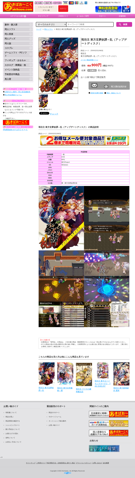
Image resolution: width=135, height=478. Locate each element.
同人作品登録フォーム (13, 95)
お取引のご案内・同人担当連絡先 (17, 92)
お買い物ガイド (54, 425)
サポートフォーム (55, 417)
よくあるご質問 (83, 16)
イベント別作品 (12, 70)
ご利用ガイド (63, 16)
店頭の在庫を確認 (97, 93)
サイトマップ (43, 16)
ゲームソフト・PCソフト (16, 54)
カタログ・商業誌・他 (15, 65)
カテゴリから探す (17, 16)
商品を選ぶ (9, 417)
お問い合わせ (97, 463)
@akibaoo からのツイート (15, 129)
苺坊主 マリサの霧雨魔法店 (83, 390)
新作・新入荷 (11, 24)
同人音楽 (9, 34)
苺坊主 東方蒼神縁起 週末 (121, 389)
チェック (54, 114)
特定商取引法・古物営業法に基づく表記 (61, 463)
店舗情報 (122, 16)
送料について (10, 438)
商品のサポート (54, 412)
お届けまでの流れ (12, 433)
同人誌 (8, 43)
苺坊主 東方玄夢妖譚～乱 (46, 389)
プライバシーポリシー (84, 463)
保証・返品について (114, 93)
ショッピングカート (13, 425)
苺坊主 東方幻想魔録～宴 (65, 389)
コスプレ (9, 48)
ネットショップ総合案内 (57, 421)
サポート (102, 16)
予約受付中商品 (12, 74)
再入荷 (8, 79)
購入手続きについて (13, 429)
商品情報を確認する (13, 421)
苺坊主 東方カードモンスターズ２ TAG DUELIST (103, 383)
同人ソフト (10, 29)
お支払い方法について (13, 442)
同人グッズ (10, 38)
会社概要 (106, 463)
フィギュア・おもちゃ (15, 60)
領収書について (11, 412)
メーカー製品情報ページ (89, 60)
